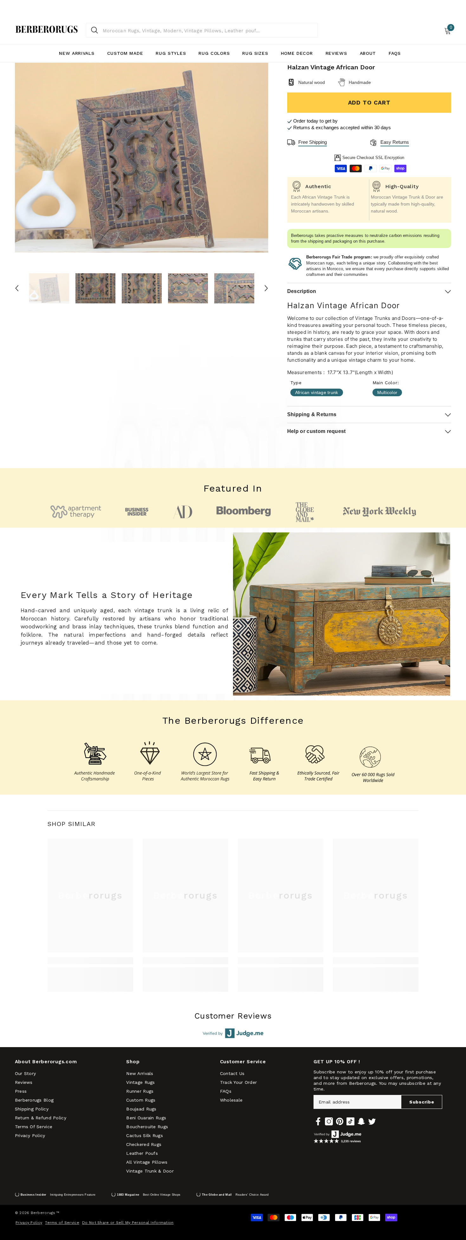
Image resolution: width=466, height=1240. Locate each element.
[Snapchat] (361, 1121)
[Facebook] (318, 1121)
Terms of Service (62, 1222)
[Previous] (17, 288)
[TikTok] (350, 1121)
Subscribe (421, 1101)
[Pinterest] (339, 1121)
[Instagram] (328, 1121)
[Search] (202, 30)
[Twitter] (372, 1121)
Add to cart (369, 102)
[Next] (266, 288)
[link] (90, 960)
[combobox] (208, 30)
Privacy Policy (29, 1222)
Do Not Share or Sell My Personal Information (127, 1222)
